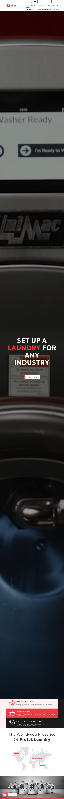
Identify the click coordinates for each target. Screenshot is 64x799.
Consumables (52, 5)
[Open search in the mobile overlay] (31, 2)
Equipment (41, 5)
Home (28, 5)
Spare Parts (30, 9)
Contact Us (56, 9)
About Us (33, 5)
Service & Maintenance (44, 9)
